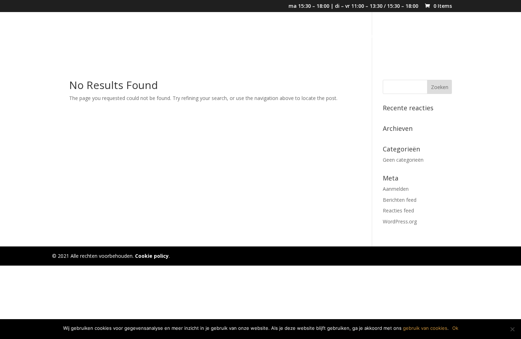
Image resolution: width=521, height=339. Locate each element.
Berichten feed (399, 199)
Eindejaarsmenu (314, 36)
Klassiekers (403, 36)
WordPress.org (400, 221)
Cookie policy (152, 255)
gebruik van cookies (425, 328)
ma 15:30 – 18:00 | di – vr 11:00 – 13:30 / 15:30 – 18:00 (353, 6)
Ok (455, 328)
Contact (440, 36)
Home (232, 36)
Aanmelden (396, 188)
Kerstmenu (265, 36)
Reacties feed (398, 210)
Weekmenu (362, 36)
